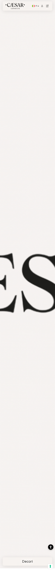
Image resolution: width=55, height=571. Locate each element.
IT (37, 6)
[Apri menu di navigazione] (47, 6)
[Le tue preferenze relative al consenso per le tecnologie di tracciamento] (50, 566)
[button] (50, 547)
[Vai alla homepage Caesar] (15, 6)
